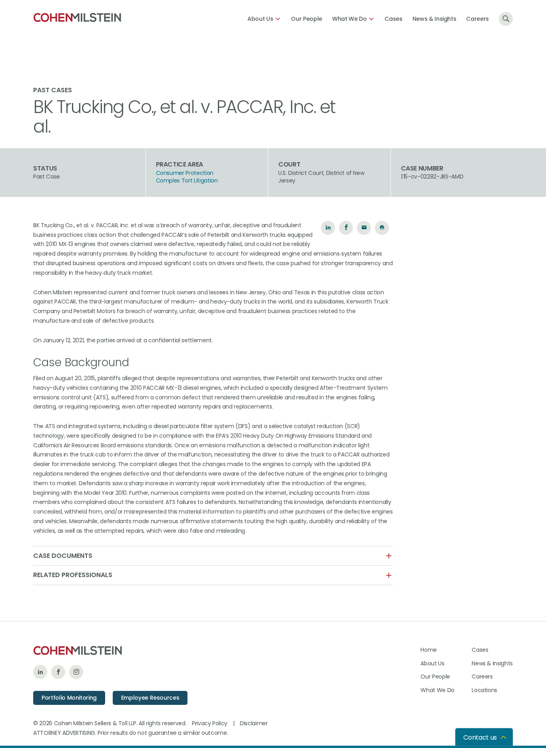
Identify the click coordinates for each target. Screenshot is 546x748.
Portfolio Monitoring (69, 698)
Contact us (480, 737)
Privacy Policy (209, 723)
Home (428, 650)
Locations (484, 690)
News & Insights (434, 19)
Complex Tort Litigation (187, 181)
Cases (393, 19)
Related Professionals (72, 575)
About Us (260, 19)
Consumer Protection (184, 173)
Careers (477, 19)
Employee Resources (150, 698)
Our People (306, 19)
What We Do (349, 19)
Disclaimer (254, 723)
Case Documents (62, 556)
